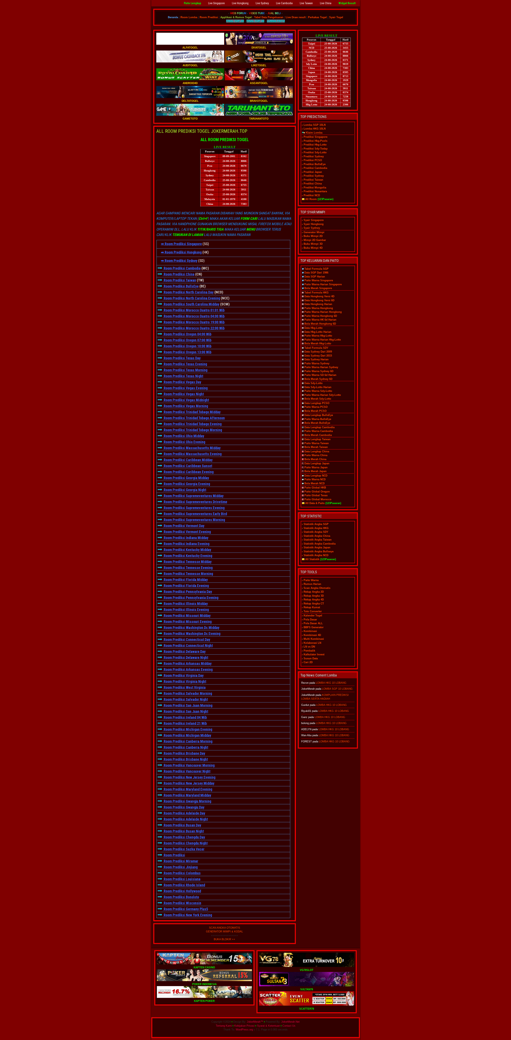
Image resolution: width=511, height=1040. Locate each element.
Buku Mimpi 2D (313, 236)
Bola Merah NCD (314, 483)
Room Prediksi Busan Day (182, 825)
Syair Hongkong (314, 224)
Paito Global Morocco (317, 499)
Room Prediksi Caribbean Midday (188, 460)
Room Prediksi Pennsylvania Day (187, 591)
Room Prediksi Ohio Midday (183, 436)
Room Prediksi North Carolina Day (188, 292)
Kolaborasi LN (312, 642)
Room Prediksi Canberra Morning (187, 741)
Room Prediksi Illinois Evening (186, 609)
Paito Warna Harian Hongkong (323, 311)
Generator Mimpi (314, 232)
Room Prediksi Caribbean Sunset (187, 466)
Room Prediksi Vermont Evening (187, 532)
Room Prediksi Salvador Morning (187, 693)
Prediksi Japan (313, 171)
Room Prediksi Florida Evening (186, 585)
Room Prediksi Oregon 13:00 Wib (187, 352)
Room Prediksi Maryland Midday (187, 795)
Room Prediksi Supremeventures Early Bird (195, 514)
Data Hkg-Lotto (313, 327)
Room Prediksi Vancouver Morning (189, 765)
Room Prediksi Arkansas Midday (187, 663)
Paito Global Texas (316, 495)
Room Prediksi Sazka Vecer (183, 849)
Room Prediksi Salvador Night (185, 699)
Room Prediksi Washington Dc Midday (191, 627)
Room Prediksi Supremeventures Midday (193, 496)
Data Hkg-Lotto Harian (317, 331)
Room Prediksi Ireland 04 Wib (185, 717)
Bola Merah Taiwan (316, 447)
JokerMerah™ (255, 1021)
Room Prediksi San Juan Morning (187, 705)
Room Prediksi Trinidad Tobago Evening (192, 424)
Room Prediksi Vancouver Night (186, 771)
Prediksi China (313, 183)
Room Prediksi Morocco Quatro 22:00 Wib (194, 328)
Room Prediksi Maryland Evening (187, 789)
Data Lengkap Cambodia (319, 427)
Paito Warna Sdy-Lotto (318, 390)
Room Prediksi (209, 17)
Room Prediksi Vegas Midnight (186, 400)
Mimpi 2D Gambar (315, 240)
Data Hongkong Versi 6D (319, 300)
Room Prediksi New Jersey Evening (189, 777)
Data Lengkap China (316, 451)
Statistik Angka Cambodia (320, 543)
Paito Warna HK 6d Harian (320, 319)
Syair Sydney (312, 227)
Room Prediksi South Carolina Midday (191, 304)
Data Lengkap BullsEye (318, 415)
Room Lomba (188, 17)
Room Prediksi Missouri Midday (187, 615)
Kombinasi (310, 631)
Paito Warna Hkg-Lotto (318, 335)
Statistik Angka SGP (316, 524)
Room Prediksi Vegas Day (182, 382)
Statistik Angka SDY (316, 531)
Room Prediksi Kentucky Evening (187, 556)
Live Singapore (216, 3)
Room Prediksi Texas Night (183, 376)
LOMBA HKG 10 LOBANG (331, 682)
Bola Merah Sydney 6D (318, 378)
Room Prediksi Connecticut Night (188, 645)
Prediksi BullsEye (315, 164)
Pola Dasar (310, 619)
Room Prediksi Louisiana (181, 879)
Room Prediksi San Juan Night (185, 711)
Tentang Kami (224, 1025)
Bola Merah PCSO (315, 410)
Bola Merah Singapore (318, 288)
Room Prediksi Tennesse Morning (188, 574)
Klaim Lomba (314, 132)
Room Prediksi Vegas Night (183, 394)
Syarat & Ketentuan (268, 1025)
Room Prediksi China (178, 274)
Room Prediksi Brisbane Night (185, 759)
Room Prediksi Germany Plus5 (185, 909)
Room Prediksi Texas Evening (185, 364)
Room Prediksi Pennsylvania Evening (190, 597)
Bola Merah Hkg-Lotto (317, 343)
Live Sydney (262, 3)
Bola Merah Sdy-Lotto (317, 398)
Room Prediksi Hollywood (182, 891)
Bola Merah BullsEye (317, 422)
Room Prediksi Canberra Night (185, 747)
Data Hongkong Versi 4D (319, 296)
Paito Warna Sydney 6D (318, 371)
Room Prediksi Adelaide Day (184, 813)
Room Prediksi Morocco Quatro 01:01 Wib (194, 310)
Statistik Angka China (317, 535)
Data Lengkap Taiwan (317, 439)
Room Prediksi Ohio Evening (184, 442)
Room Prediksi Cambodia (182, 268)
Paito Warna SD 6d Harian (320, 374)
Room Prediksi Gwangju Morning (187, 801)
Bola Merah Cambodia (318, 435)
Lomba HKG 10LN (315, 128)
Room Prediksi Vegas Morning (185, 406)
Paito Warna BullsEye (317, 419)
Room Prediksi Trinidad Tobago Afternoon (194, 418)
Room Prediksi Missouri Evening (187, 621)
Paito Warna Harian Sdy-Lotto (322, 394)
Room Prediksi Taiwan (179, 280)
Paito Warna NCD (315, 479)
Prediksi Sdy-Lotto (315, 152)
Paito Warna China (315, 455)
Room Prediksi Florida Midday (185, 579)
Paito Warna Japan (316, 467)
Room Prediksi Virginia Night (184, 681)
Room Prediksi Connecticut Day (186, 639)
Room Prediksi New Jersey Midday (188, 783)
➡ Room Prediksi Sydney (179, 261)
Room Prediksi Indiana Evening (186, 544)
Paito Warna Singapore (318, 280)
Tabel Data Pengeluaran (268, 17)
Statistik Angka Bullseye (319, 551)
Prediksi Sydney (314, 156)
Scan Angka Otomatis (317, 587)
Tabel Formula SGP (316, 268)
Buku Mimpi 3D (313, 243)
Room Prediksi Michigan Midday (187, 735)
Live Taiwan (306, 3)
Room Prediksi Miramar (180, 861)
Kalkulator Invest (314, 654)
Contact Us (288, 1025)
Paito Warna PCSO (316, 406)
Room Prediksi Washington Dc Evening (191, 633)
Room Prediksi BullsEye (181, 286)
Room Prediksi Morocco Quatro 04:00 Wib (194, 316)
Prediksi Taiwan (313, 179)
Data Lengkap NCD (315, 475)
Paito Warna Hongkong (318, 308)
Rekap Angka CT (314, 603)
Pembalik (309, 650)
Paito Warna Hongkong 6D (320, 315)
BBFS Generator (314, 627)
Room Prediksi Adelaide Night (185, 819)
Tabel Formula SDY (316, 347)
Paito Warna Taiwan (316, 443)
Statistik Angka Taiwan (318, 539)
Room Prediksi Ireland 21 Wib (185, 723)
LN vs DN (309, 646)
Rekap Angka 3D (314, 595)
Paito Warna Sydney (316, 363)
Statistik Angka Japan (317, 547)
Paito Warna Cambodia (318, 431)
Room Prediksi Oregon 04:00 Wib (187, 334)
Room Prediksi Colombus (182, 873)
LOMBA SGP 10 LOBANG (337, 688)
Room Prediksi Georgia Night (184, 490)
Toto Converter (313, 611)
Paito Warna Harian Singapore (323, 284)
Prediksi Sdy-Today (316, 148)
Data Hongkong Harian (318, 304)
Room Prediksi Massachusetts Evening (192, 454)
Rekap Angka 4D (314, 599)
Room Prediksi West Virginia (184, 687)
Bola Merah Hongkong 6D (320, 323)
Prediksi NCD (312, 195)
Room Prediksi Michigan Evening (187, 729)
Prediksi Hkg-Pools (315, 140)
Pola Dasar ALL (313, 623)
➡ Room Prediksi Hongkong (181, 252)
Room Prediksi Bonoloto (181, 897)
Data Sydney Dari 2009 (318, 351)
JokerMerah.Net (290, 1021)
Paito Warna (311, 580)
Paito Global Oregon (317, 491)
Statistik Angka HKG (316, 528)
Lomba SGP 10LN (315, 124)
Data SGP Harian (314, 276)
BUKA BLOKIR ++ (224, 939)
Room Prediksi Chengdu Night (185, 843)
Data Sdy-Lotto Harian (317, 387)
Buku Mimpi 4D (313, 247)
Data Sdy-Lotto (313, 383)
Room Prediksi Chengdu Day (184, 837)
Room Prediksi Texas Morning (185, 370)
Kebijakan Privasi (244, 1025)
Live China (325, 3)
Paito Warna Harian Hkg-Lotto (322, 339)
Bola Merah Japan (315, 471)
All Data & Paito (315, 503)
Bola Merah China (315, 459)
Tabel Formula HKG (316, 292)
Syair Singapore (314, 220)
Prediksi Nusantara (315, 191)
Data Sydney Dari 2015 (318, 355)
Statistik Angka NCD (316, 555)
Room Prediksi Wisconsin (182, 903)
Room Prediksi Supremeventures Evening (194, 508)
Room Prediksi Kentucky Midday (187, 550)
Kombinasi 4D (312, 635)
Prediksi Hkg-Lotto (315, 144)
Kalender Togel (313, 615)
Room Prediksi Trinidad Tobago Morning (192, 430)
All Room (311, 199)
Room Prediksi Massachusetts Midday (192, 448)
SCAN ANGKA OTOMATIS (224, 927)
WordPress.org (244, 1029)
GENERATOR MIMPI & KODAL (224, 931)
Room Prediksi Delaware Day (184, 651)
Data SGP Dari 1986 (316, 272)
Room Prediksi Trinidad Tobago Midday (192, 412)
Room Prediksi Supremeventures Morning (194, 520)
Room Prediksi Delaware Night (185, 657)
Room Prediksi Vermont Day (183, 526)
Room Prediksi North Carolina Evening (191, 298)
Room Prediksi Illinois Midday (185, 603)
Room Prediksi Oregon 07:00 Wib (187, 340)
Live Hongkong (240, 3)
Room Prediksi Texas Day (182, 358)
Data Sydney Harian (316, 359)
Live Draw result (296, 17)
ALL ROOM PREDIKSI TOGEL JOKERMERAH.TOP (201, 131)
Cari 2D (308, 662)
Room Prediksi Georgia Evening (186, 484)
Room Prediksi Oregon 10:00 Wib (187, 346)
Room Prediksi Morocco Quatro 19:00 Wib (194, 322)
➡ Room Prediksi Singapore (181, 244)
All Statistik (312, 559)
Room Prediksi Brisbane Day (184, 753)
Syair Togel (336, 17)
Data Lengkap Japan (316, 463)
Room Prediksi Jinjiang (180, 867)
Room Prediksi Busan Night (183, 831)
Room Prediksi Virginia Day (183, 675)
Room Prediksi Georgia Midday (186, 478)
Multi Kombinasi (314, 638)
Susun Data (311, 658)
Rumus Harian (312, 583)
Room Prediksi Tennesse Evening (188, 568)
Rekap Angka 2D (314, 591)
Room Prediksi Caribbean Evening (188, 472)
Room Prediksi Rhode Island (184, 885)
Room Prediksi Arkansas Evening (188, 669)
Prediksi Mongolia (315, 187)
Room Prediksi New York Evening (187, 915)
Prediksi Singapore (315, 136)
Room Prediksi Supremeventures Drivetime (195, 502)
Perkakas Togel (317, 17)
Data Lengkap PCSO (316, 403)
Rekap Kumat (312, 607)
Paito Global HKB (315, 487)
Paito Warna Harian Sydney (321, 367)
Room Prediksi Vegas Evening (185, 388)
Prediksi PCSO (313, 160)
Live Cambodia (284, 3)
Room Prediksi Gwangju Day (183, 807)
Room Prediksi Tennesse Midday (187, 562)
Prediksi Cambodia (315, 167)
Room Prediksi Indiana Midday (185, 538)
